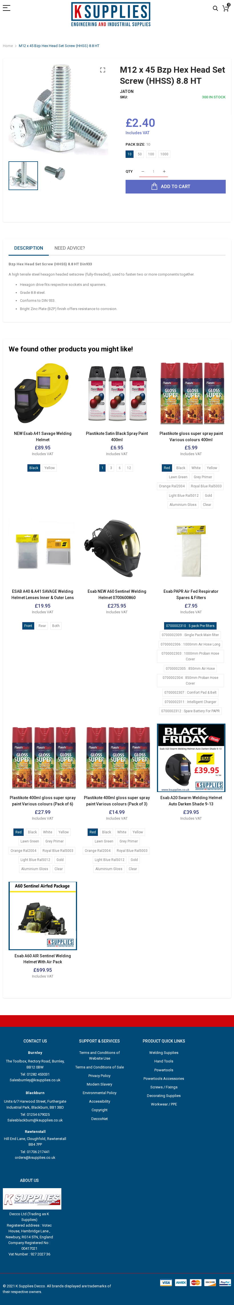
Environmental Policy (99, 1093)
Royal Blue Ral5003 (206, 486)
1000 (164, 154)
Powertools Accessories (164, 1078)
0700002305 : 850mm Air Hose (190, 669)
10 (130, 154)
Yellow (50, 468)
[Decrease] (142, 172)
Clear (207, 505)
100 (151, 154)
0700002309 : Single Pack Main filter (190, 635)
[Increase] (164, 172)
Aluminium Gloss (183, 505)
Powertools (163, 1070)
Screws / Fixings (163, 1087)
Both (56, 626)
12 (129, 468)
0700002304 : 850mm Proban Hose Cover (190, 680)
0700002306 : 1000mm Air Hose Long (190, 644)
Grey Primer (203, 477)
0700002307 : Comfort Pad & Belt (190, 693)
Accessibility (99, 1101)
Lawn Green (178, 477)
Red (167, 468)
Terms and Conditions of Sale (99, 1067)
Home (8, 46)
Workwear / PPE (164, 1104)
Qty (129, 171)
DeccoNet (99, 1119)
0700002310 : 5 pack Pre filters (190, 626)
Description (28, 248)
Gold (208, 496)
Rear (42, 626)
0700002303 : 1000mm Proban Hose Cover (190, 656)
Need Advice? (70, 248)
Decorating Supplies (164, 1096)
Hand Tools (163, 1061)
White (196, 468)
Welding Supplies (163, 1052)
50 (140, 154)
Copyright (100, 1110)
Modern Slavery (99, 1084)
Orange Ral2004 (172, 486)
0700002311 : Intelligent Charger (190, 702)
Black (33, 468)
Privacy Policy (99, 1076)
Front (28, 626)
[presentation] (20, 110)
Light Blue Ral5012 (184, 496)
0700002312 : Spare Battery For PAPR (190, 711)
